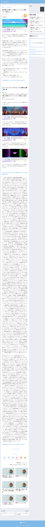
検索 (31, 6)
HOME (23, 522)
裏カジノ (21, 464)
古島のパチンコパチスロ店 (35, 31)
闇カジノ (26, 464)
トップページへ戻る (15, 449)
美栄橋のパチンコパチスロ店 (36, 25)
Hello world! (32, 38)
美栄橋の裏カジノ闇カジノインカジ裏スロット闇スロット (36, 18)
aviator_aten (38, 47)
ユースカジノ (5, 1)
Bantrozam (38, 57)
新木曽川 (16, 464)
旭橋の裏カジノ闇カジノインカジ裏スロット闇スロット (36, 28)
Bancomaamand (39, 38)
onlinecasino (25, 462)
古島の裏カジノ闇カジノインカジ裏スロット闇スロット (36, 22)
